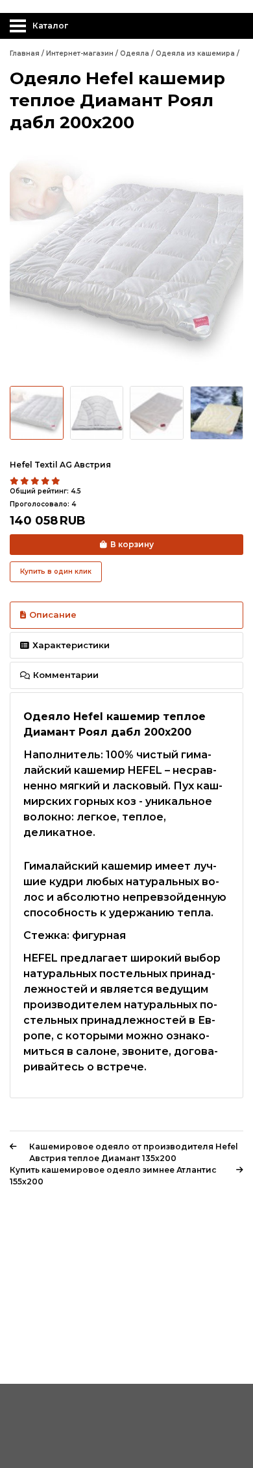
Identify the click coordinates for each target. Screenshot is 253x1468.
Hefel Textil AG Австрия (60, 464)
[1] (15, 481)
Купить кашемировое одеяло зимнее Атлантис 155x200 (113, 1175)
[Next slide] (228, 262)
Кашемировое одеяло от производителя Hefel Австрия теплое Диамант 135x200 (133, 1152)
